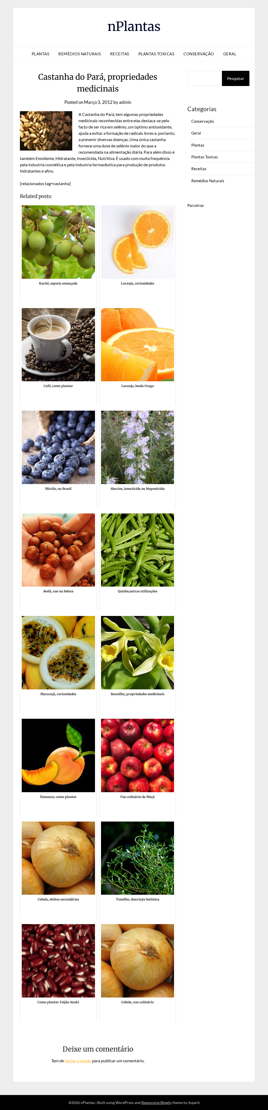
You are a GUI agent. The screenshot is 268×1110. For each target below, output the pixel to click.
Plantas (40, 53)
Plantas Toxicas (156, 53)
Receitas (119, 53)
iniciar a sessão (78, 1060)
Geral (230, 53)
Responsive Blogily (156, 1102)
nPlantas (134, 26)
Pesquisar (235, 78)
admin (125, 102)
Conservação (198, 53)
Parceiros (195, 205)
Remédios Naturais (79, 53)
